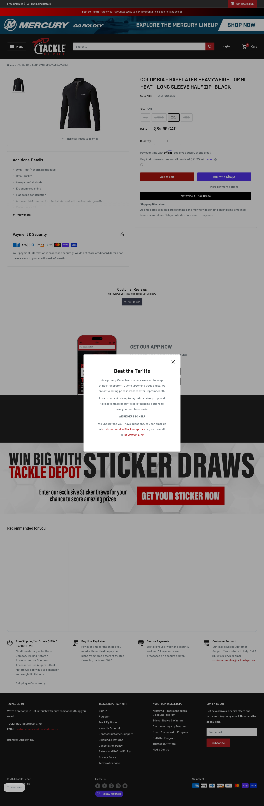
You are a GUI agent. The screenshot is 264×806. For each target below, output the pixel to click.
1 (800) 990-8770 (134, 434)
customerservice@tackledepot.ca (123, 429)
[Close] (173, 361)
